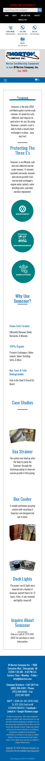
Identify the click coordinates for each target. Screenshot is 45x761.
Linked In (11, 711)
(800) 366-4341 (22, 32)
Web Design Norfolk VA (18, 758)
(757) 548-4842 (34, 32)
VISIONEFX (31, 758)
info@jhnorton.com (22, 678)
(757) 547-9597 (22, 44)
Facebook (31, 708)
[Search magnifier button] (40, 10)
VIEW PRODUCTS (10, 32)
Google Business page (28, 711)
